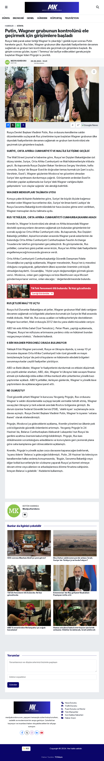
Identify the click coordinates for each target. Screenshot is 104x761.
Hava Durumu (71, 703)
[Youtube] (41, 732)
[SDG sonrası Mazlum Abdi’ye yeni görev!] (29, 543)
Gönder (13, 685)
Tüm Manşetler (71, 712)
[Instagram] (32, 732)
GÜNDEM (42, 18)
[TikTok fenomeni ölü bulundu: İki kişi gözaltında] (29, 578)
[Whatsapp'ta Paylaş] (18, 125)
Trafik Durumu (71, 706)
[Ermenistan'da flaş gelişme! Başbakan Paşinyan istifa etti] (75, 578)
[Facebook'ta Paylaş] (8, 125)
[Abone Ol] (90, 125)
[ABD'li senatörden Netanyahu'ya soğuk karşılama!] (29, 613)
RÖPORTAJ (56, 18)
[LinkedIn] (37, 732)
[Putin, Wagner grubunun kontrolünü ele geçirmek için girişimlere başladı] (52, 94)
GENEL (30, 18)
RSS (27, 749)
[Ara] (97, 7)
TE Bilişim (59, 757)
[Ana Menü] (6, 7)
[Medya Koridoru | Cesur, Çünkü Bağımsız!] (52, 7)
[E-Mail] (25, 515)
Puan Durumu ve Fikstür (75, 709)
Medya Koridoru (31, 509)
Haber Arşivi (70, 718)
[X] (27, 732)
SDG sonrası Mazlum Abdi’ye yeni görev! (26, 558)
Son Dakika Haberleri (74, 715)
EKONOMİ (18, 18)
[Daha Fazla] (23, 125)
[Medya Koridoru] (13, 511)
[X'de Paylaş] (13, 125)
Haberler (9, 26)
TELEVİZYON (72, 18)
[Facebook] (22, 732)
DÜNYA (6, 18)
